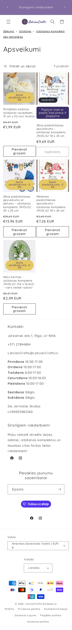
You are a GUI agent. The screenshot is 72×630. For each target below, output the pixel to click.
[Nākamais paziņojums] (64, 7)
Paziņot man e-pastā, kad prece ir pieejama (52, 112)
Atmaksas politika (38, 621)
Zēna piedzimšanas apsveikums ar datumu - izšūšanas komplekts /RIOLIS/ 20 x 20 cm (17, 203)
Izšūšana (25, 31)
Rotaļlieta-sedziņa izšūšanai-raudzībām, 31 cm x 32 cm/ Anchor (19, 112)
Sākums (8, 31)
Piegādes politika (50, 615)
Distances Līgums (25, 615)
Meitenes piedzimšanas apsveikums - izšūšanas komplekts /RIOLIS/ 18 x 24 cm (51, 203)
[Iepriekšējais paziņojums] (7, 7)
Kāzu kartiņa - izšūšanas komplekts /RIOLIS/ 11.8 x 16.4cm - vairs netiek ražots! (18, 282)
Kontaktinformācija (55, 609)
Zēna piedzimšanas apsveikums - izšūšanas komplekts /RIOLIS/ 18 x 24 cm (51, 131)
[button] (8, 21)
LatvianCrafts (33, 603)
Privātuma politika (29, 609)
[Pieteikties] (59, 489)
